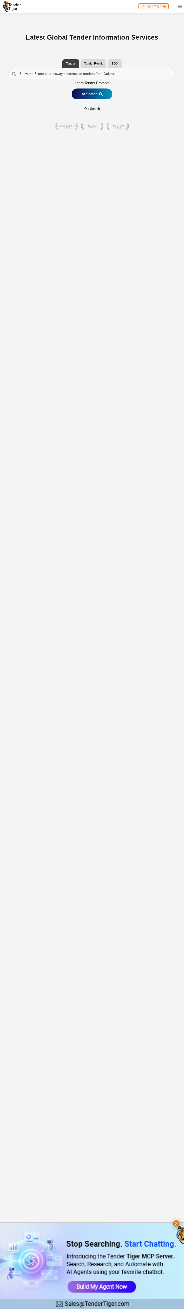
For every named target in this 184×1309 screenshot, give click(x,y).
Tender (70, 63)
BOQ (115, 63)
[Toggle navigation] (178, 6)
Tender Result (93, 63)
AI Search (89, 94)
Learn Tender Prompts (92, 83)
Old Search (92, 109)
